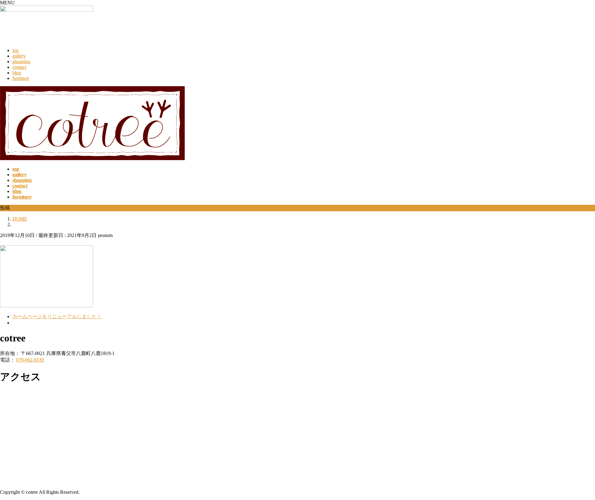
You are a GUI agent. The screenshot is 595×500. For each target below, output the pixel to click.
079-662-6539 (30, 359)
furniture (20, 78)
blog (16, 72)
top (15, 50)
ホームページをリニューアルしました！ (57, 316)
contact (19, 67)
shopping (21, 61)
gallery (19, 56)
